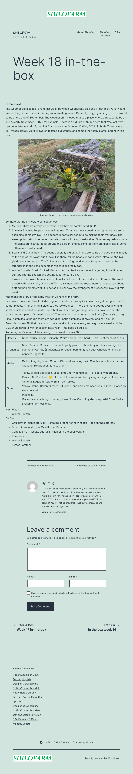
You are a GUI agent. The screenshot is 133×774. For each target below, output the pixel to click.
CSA (117, 32)
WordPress (113, 758)
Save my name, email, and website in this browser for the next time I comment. (65, 595)
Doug (16, 683)
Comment (33, 544)
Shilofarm (21, 33)
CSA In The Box (98, 465)
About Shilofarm (86, 32)
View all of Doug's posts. (54, 512)
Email (73, 576)
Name (31, 576)
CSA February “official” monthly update (27, 697)
